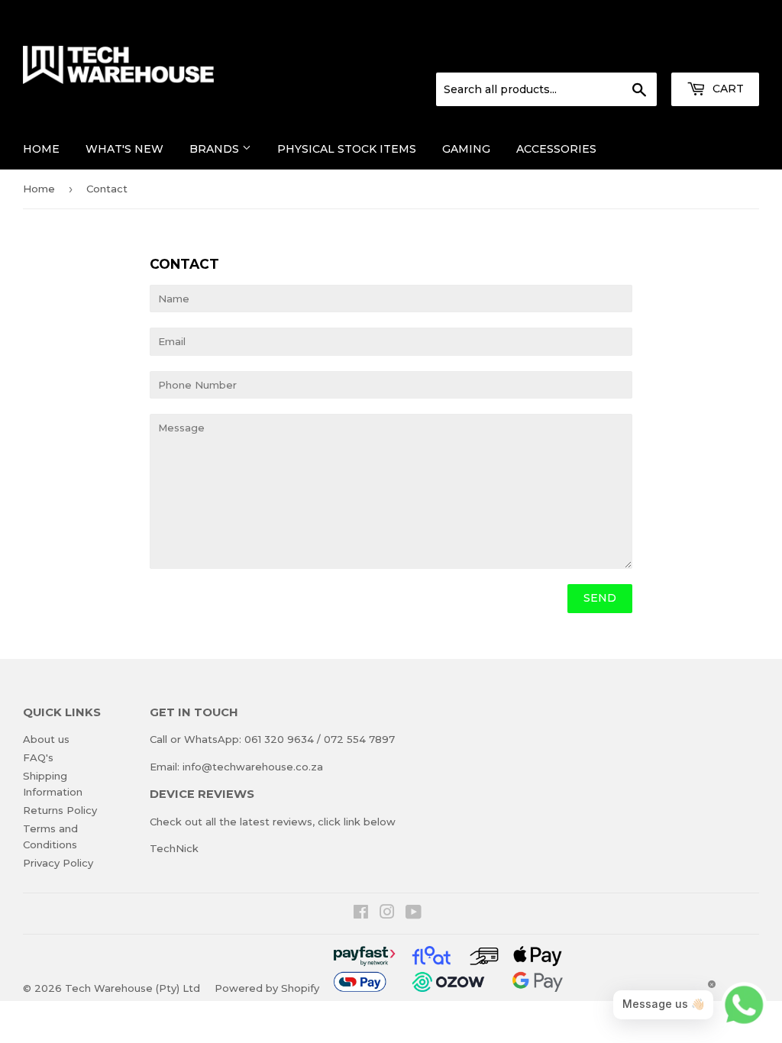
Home (41, 149)
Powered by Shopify (267, 988)
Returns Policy (60, 810)
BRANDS (215, 149)
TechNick (174, 848)
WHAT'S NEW (124, 149)
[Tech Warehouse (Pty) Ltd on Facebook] (361, 914)
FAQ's (38, 757)
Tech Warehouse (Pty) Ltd (132, 988)
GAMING (466, 149)
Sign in (633, 54)
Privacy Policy (58, 863)
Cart (726, 88)
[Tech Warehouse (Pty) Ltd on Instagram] (387, 914)
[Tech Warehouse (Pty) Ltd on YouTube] (414, 914)
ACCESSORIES (556, 149)
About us (46, 739)
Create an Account (715, 54)
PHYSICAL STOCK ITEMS (346, 149)
